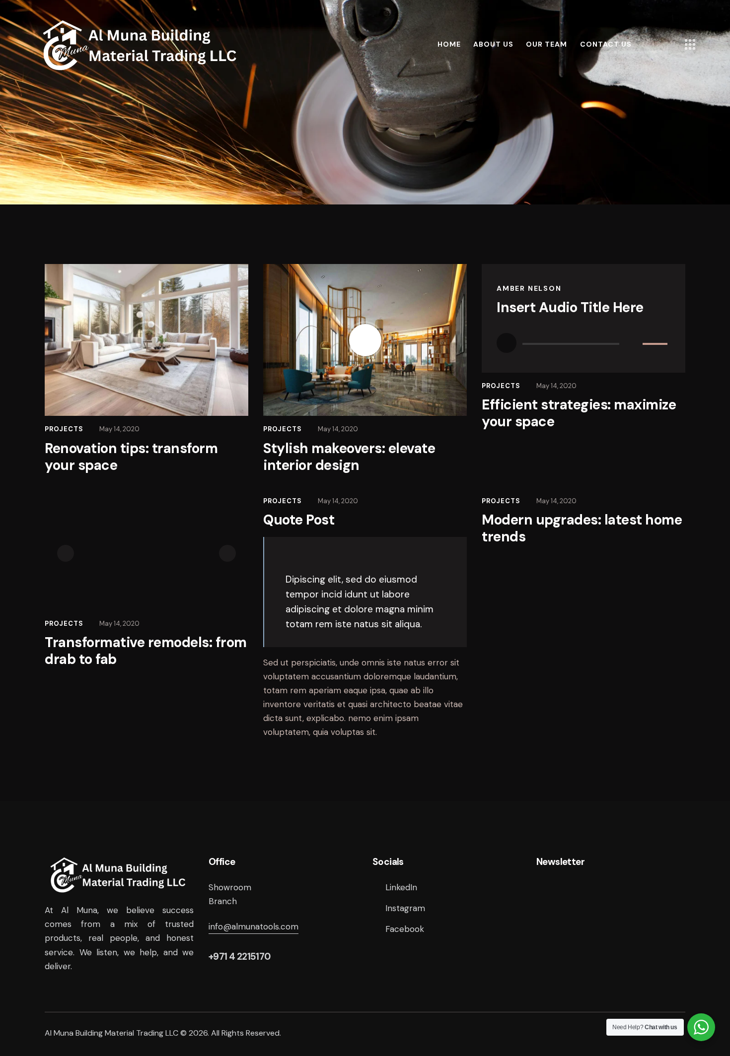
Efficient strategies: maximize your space (579, 413)
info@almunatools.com (253, 926)
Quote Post (298, 520)
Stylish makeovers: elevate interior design (349, 457)
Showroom (230, 887)
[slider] (656, 342)
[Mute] (632, 343)
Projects (64, 429)
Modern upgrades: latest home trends (582, 528)
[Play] (506, 343)
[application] (583, 343)
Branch (223, 901)
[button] (65, 553)
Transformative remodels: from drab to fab (146, 651)
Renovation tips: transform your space (131, 457)
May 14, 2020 (119, 429)
